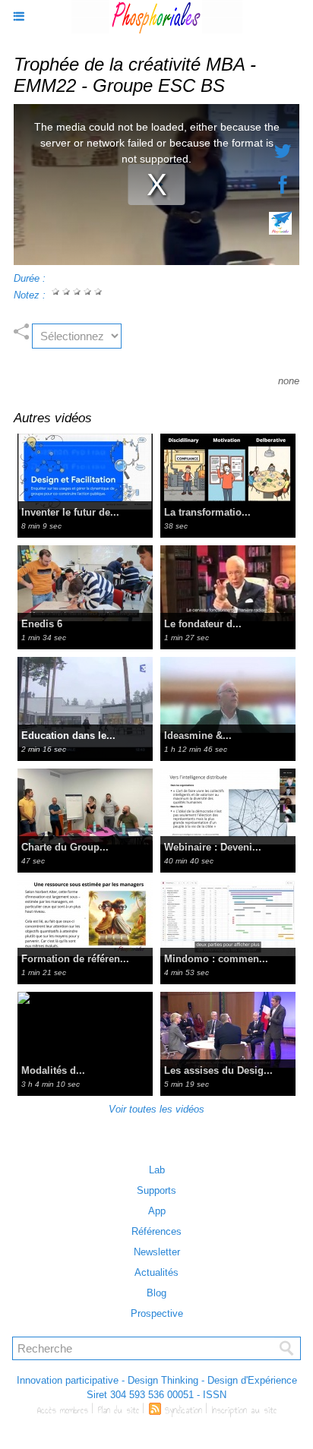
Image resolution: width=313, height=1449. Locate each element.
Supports (156, 1190)
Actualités (156, 1272)
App (157, 1211)
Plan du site (118, 1410)
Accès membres (62, 1410)
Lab (157, 1170)
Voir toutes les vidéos (156, 1109)
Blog (156, 1293)
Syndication (183, 1410)
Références (156, 1231)
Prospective (157, 1313)
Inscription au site (244, 1410)
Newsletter (157, 1252)
